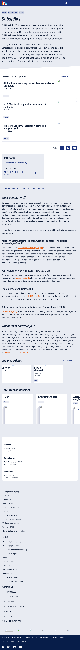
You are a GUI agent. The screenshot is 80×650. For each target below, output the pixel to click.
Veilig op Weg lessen (10, 523)
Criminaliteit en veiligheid (12, 542)
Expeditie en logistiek (10, 554)
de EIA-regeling (34, 296)
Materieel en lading (10, 569)
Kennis (4, 12)
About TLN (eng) (17, 637)
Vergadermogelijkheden (11, 519)
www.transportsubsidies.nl (17, 352)
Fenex (4, 557)
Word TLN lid (7, 587)
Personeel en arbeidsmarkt (13, 581)
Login (71, 3)
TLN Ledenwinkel (9, 616)
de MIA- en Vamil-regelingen (30, 248)
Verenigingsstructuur (10, 515)
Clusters (5, 496)
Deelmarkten (7, 503)
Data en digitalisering (10, 546)
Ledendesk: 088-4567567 (14, 163)
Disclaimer (29, 637)
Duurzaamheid (12, 12)
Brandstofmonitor (10, 597)
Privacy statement (58, 637)
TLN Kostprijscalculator (13, 606)
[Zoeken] (66, 3)
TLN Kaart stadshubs (11, 611)
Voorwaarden (21, 642)
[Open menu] (76, 3)
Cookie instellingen (42, 637)
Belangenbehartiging (10, 492)
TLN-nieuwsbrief (8, 642)
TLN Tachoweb (8, 602)
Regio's (5, 511)
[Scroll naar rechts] (77, 409)
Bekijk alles (66, 76)
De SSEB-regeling (9, 311)
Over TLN (6, 487)
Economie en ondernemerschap (14, 550)
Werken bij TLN (8, 527)
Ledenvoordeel (9, 592)
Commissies (7, 500)
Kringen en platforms (10, 507)
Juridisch (6, 565)
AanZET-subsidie (22, 278)
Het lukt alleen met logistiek (13, 531)
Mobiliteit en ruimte (10, 577)
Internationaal (7, 561)
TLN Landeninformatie (11, 621)
